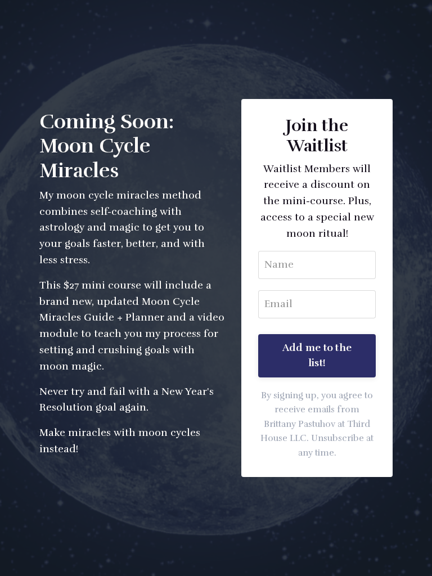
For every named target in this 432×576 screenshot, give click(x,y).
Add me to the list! (317, 355)
